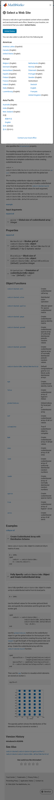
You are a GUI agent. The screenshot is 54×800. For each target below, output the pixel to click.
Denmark (6, 67)
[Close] (50, 5)
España (6, 74)
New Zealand (8, 112)
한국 (4, 129)
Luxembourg (8, 92)
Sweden (31, 77)
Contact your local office (27, 138)
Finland (6, 77)
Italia (5, 88)
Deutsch (34, 84)
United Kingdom (34, 95)
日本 (4, 126)
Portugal (31, 74)
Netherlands (33, 63)
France (5, 81)
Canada (6, 50)
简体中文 (8, 119)
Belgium (6, 63)
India (5, 108)
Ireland (5, 84)
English (33, 88)
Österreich (32, 70)
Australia (6, 105)
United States (8, 54)
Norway (31, 67)
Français (34, 92)
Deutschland (8, 70)
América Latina (9, 47)
